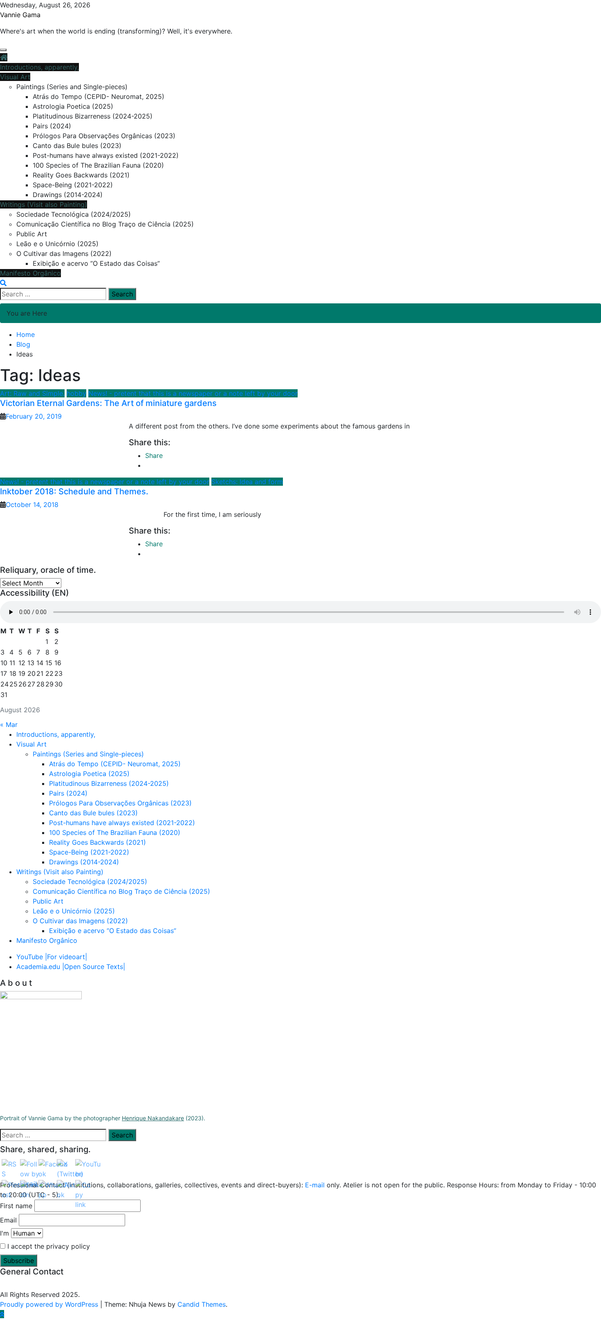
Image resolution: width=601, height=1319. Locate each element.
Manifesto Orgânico (30, 273)
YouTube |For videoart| (51, 957)
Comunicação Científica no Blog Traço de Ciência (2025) (105, 224)
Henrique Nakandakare (153, 1118)
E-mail (316, 1185)
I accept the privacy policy (47, 1246)
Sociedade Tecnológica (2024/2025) (73, 214)
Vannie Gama (20, 15)
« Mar (9, 724)
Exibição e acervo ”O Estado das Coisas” (96, 263)
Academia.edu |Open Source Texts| (70, 966)
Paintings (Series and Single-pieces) (72, 87)
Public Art (31, 234)
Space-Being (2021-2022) (73, 185)
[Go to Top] (2, 1314)
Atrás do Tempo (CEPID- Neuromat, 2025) (98, 96)
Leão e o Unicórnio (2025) (57, 244)
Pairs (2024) (52, 126)
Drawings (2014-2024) (68, 195)
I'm (4, 1233)
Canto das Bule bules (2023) (77, 145)
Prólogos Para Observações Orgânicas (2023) (104, 136)
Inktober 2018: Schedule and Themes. (74, 491)
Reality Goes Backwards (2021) (81, 175)
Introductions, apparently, (39, 67)
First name (16, 1206)
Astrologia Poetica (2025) (73, 106)
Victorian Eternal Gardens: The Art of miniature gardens (108, 403)
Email (8, 1220)
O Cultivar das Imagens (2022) (64, 253)
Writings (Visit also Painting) (43, 204)
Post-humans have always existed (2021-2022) (106, 155)
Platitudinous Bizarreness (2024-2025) (92, 116)
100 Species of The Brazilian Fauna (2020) (98, 165)
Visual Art (15, 77)
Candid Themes (201, 1304)
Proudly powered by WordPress (50, 1304)
